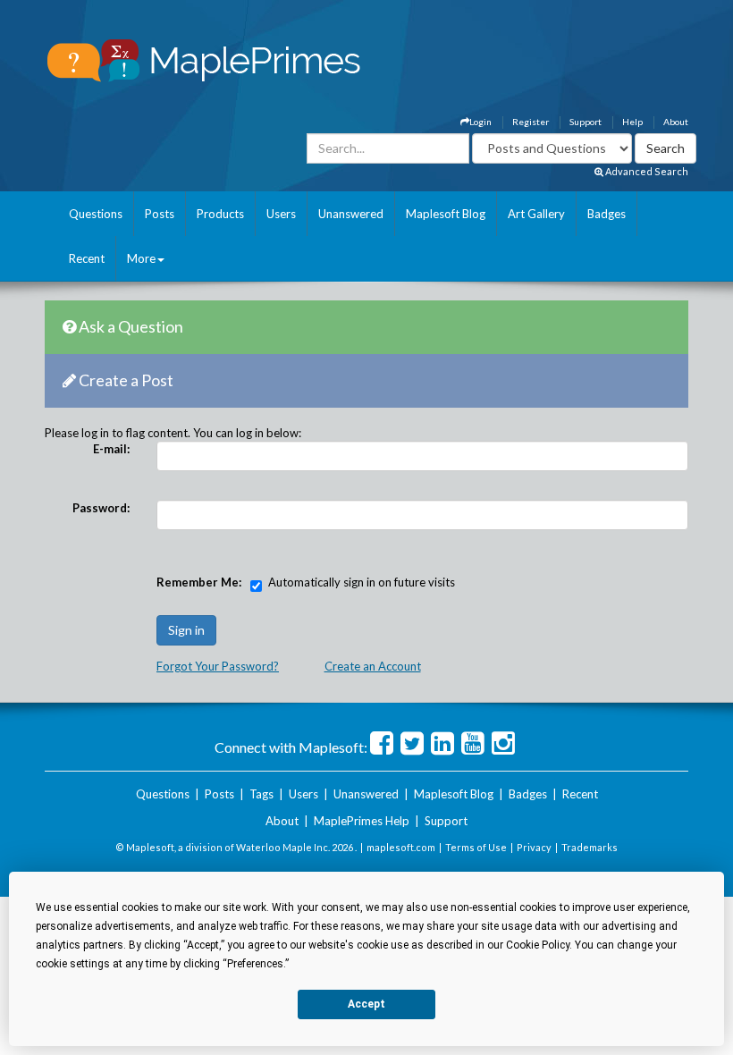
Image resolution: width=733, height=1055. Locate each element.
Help (632, 121)
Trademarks (589, 847)
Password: (101, 508)
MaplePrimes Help (361, 821)
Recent (87, 258)
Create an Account (372, 666)
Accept (366, 1004)
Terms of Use (476, 847)
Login (480, 121)
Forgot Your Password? (217, 666)
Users (281, 214)
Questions (95, 214)
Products (220, 214)
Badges (606, 214)
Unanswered (350, 214)
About (675, 121)
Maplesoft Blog (445, 214)
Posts (159, 214)
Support (585, 121)
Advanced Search (645, 171)
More (141, 258)
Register (530, 121)
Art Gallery (536, 214)
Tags (261, 794)
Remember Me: (198, 582)
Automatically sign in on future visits (361, 582)
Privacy (534, 847)
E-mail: (111, 449)
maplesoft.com (400, 847)
